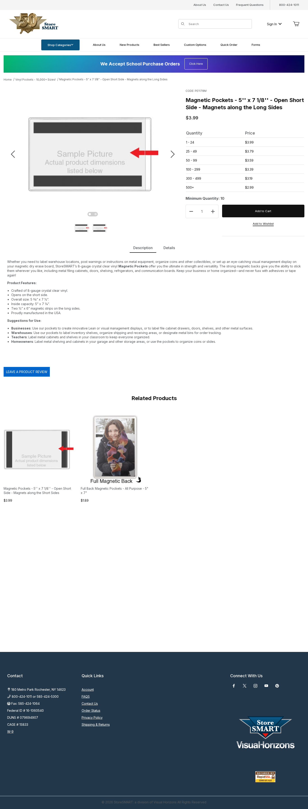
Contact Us (221, 5)
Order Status (91, 710)
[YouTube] (266, 685)
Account (88, 689)
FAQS (86, 696)
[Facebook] (233, 685)
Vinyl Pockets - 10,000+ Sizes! (35, 79)
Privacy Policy (92, 717)
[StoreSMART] (32, 23)
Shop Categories (59, 45)
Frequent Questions (250, 5)
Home (8, 79)
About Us (199, 5)
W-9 (10, 731)
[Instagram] (255, 685)
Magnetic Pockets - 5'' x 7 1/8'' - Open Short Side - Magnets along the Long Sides (113, 79)
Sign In (272, 24)
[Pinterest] (277, 685)
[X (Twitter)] (244, 685)
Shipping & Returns (96, 724)
